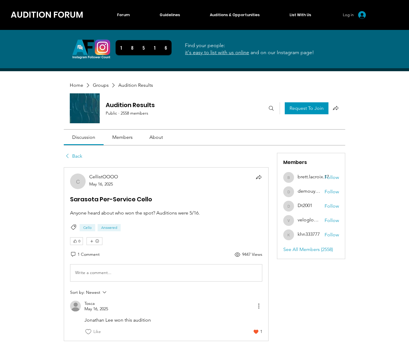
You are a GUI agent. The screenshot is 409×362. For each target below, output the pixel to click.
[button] (300, 15)
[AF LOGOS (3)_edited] (91, 49)
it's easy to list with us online (215, 52)
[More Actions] (258, 306)
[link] (83, 137)
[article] (166, 254)
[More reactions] (94, 241)
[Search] (271, 108)
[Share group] (335, 108)
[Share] (258, 177)
